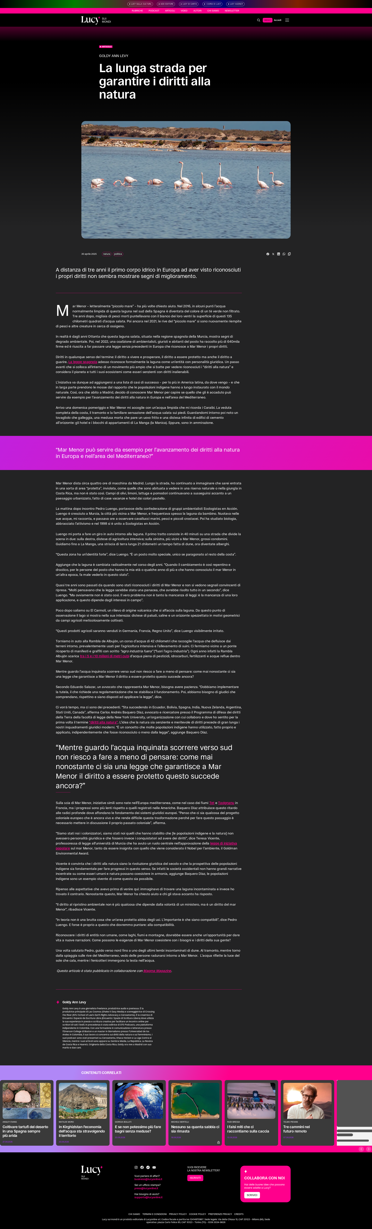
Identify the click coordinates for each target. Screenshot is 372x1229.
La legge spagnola (82, 362)
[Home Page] (96, 20)
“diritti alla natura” (103, 722)
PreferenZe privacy (220, 1214)
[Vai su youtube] (154, 1167)
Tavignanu (226, 803)
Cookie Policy (197, 1214)
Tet (211, 803)
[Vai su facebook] (142, 1167)
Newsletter (232, 10)
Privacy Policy (178, 1214)
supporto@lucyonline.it (148, 1197)
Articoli (170, 10)
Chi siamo (213, 10)
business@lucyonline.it (148, 1179)
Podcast (154, 10)
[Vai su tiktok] (148, 1167)
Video (184, 10)
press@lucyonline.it (146, 1188)
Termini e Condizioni (154, 1214)
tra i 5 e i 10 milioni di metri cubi (104, 656)
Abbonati (267, 20)
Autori (197, 10)
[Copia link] (289, 253)
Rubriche (137, 10)
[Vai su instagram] (136, 1167)
